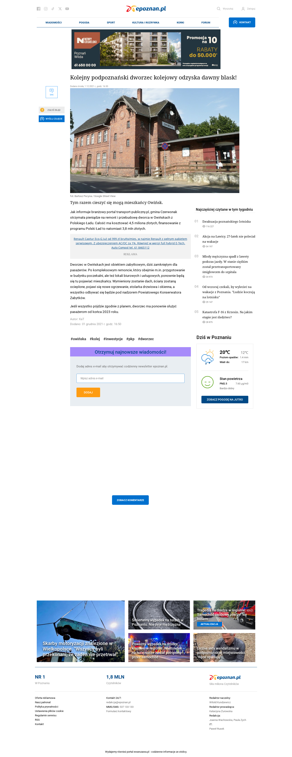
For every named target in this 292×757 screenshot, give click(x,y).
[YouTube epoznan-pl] (67, 9)
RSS (37, 719)
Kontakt (245, 22)
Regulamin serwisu (45, 715)
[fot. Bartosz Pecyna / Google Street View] (130, 140)
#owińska (78, 339)
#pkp (130, 339)
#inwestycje (113, 339)
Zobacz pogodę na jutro (225, 399)
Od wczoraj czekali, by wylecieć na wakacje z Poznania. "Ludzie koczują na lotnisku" (228, 292)
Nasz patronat (43, 702)
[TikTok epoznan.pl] (53, 9)
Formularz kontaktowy (118, 711)
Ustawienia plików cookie (49, 711)
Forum (205, 22)
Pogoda (84, 22)
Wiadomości (53, 22)
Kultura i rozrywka (145, 22)
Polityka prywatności (46, 706)
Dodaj (88, 392)
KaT (81, 319)
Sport (111, 22)
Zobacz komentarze (130, 500)
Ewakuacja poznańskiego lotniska (226, 221)
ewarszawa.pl (141, 751)
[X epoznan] (60, 9)
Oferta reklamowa (45, 697)
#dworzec (146, 339)
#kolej (95, 339)
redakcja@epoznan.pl (118, 702)
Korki (180, 22)
